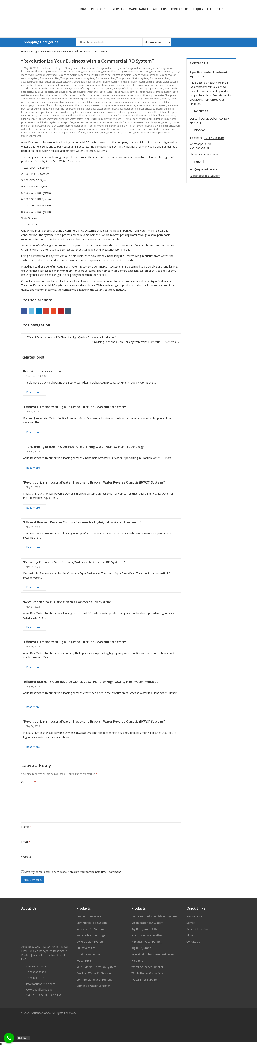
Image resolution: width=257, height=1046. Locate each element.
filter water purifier (31, 119)
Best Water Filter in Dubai (42, 371)
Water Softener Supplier (147, 967)
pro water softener (75, 119)
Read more (36, 392)
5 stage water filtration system (115, 75)
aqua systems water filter (78, 102)
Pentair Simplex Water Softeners (153, 954)
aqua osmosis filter (60, 88)
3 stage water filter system (111, 68)
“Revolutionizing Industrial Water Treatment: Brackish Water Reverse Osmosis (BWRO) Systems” (94, 482)
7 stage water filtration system (132, 78)
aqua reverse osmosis (126, 91)
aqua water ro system (67, 112)
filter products (28, 115)
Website (26, 856)
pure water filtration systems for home (115, 129)
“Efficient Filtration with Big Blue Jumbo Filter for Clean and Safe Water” (75, 407)
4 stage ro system (85, 71)
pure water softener (74, 132)
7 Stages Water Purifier (146, 941)
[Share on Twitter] (31, 311)
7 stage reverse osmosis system (77, 78)
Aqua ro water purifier (33, 98)
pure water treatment (145, 132)
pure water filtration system (79, 129)
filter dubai (160, 112)
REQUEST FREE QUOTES (208, 9)
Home (83, 9)
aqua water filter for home (47, 105)
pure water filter (141, 125)
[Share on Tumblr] (68, 311)
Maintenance (194, 916)
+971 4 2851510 (214, 137)
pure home (170, 119)
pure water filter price (162, 125)
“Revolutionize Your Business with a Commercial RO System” (67, 602)
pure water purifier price (50, 132)
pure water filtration (52, 129)
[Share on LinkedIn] (39, 311)
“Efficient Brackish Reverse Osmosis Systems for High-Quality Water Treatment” (82, 522)
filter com (148, 112)
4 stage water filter (106, 71)
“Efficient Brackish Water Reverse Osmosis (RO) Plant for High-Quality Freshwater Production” (92, 682)
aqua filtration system (106, 85)
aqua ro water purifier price (94, 98)
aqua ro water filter (138, 95)
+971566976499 (199, 148)
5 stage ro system (68, 75)
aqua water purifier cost (77, 108)
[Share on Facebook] (24, 311)
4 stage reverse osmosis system (58, 71)
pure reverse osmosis (86, 122)
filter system (85, 115)
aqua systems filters (149, 98)
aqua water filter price (74, 105)
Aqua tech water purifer (138, 102)
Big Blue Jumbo (141, 948)
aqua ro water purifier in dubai (62, 98)
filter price (172, 112)
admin (46, 68)
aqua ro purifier (60, 95)
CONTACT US (179, 9)
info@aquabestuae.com (204, 169)
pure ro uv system (54, 125)
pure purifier (66, 122)
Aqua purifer (78, 88)
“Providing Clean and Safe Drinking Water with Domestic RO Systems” (74, 562)
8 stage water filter (159, 78)
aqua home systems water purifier (156, 85)
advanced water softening (59, 81)
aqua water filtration (124, 105)
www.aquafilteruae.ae (39, 989)
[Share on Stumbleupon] (53, 311)
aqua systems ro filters (52, 102)
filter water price (166, 115)
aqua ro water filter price (162, 95)
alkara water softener (167, 81)
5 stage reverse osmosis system (161, 71)
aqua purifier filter (153, 88)
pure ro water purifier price (104, 125)
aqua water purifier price (42, 112)
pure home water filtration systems (40, 122)
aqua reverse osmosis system (155, 91)
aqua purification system (99, 88)
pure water (126, 125)
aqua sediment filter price (124, 98)
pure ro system (36, 125)
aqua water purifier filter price (134, 108)
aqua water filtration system (151, 105)
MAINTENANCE (138, 9)
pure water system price (120, 132)
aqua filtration (86, 85)
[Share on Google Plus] (46, 311)
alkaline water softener (143, 81)
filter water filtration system (120, 115)
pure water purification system (153, 129)
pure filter (92, 119)
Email (25, 842)
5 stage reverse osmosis (130, 71)
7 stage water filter (105, 78)
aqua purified (120, 88)
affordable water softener (87, 81)
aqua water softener (91, 112)
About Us (192, 935)
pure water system (96, 132)
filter (139, 112)
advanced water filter (32, 81)
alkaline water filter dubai (116, 81)
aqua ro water (118, 95)
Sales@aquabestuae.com (205, 175)
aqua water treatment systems (119, 112)
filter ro (74, 115)
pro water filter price (53, 119)
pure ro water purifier (77, 125)
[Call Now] (9, 1038)
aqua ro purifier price (81, 95)
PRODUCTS (98, 9)
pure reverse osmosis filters (114, 122)
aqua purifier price (43, 91)
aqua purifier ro (62, 91)
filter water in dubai (146, 115)
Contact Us (193, 941)
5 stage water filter (88, 75)
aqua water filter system (100, 105)
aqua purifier (136, 88)
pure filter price (106, 119)
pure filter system (125, 119)
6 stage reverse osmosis (145, 75)
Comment (28, 782)
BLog (57, 68)
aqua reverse (107, 91)
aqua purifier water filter (85, 91)
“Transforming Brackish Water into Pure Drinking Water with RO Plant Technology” (84, 447)
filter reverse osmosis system (53, 115)
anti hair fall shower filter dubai (37, 85)
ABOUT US (160, 9)
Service (190, 923)
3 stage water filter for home (80, 68)
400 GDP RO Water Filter (147, 935)
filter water (99, 115)
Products (137, 960)
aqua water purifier (53, 108)
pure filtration (156, 119)
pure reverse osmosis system (145, 122)
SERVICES (118, 9)
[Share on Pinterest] (61, 311)
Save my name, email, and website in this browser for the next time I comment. (72, 872)
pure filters (142, 119)
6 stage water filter (49, 78)
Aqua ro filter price (40, 95)
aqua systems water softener (108, 102)
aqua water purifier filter (104, 108)
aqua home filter (128, 85)
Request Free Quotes (199, 929)
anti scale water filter (67, 85)
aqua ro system (102, 95)
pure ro (166, 122)
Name (26, 826)
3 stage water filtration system (142, 68)
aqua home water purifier (35, 88)
